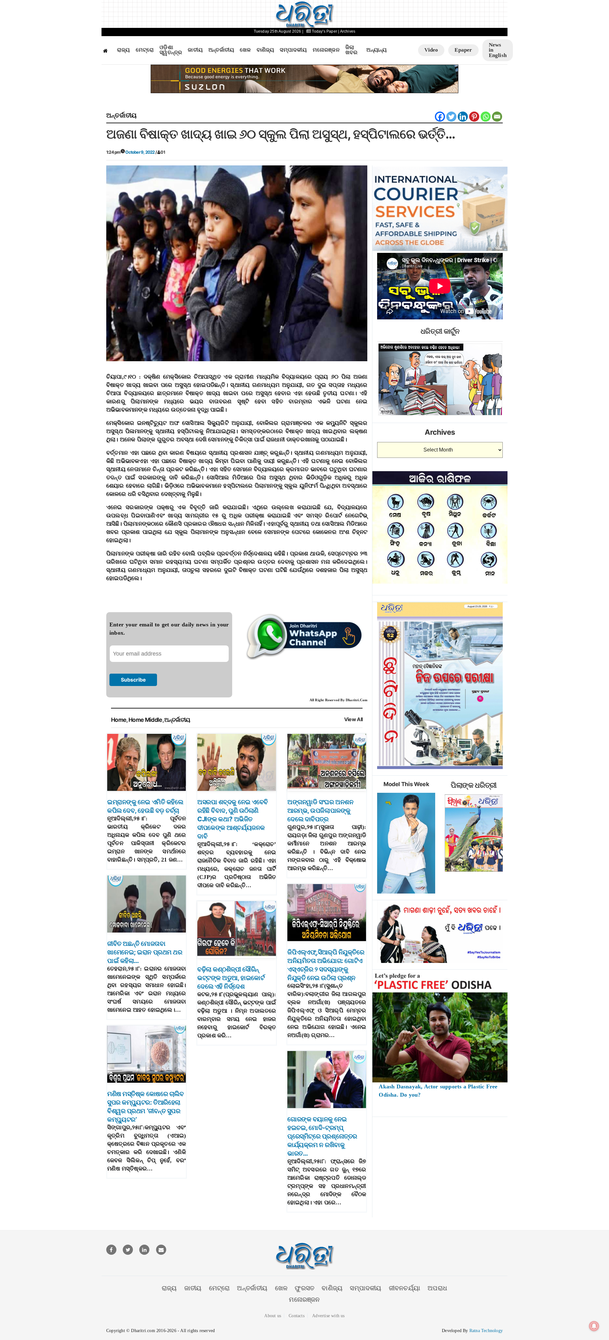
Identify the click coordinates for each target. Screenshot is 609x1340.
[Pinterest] (474, 117)
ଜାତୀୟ (195, 50)
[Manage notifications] (594, 1326)
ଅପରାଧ (437, 1288)
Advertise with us (328, 1315)
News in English (498, 50)
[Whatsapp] (486, 117)
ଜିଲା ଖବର (351, 50)
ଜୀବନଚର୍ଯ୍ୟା (404, 1288)
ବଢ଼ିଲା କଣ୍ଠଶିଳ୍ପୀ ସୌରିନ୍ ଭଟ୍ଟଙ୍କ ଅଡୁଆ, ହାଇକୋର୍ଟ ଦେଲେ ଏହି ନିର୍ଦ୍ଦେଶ (231, 977)
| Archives (346, 31)
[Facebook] (440, 117)
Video (431, 50)
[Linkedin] (463, 117)
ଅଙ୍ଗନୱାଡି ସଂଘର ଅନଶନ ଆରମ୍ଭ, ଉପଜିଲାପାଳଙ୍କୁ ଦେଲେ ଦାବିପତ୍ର (320, 810)
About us (272, 1315)
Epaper (463, 50)
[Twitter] (451, 117)
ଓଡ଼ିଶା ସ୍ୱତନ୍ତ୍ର (171, 50)
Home (118, 719)
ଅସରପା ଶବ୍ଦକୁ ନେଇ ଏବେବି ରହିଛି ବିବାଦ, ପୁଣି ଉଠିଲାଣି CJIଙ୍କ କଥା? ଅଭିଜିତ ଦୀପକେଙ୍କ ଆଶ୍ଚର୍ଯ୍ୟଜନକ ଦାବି (232, 819)
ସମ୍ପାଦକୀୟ (293, 50)
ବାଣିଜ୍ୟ (265, 50)
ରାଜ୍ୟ (123, 50)
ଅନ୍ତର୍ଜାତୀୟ (221, 50)
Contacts (296, 1315)
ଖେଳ (245, 50)
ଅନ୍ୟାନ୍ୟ (376, 50)
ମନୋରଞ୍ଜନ (326, 50)
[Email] (497, 117)
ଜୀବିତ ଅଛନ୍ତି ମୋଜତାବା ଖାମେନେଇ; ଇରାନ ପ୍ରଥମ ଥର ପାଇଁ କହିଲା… (144, 952)
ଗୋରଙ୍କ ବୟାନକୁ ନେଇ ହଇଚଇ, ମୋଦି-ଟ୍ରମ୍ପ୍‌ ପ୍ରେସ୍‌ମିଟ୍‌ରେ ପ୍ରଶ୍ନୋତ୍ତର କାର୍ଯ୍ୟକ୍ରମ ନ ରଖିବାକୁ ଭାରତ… (322, 1136)
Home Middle (145, 719)
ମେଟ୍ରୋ (145, 50)
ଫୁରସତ (304, 1288)
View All (353, 719)
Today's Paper (324, 31)
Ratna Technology (486, 1330)
